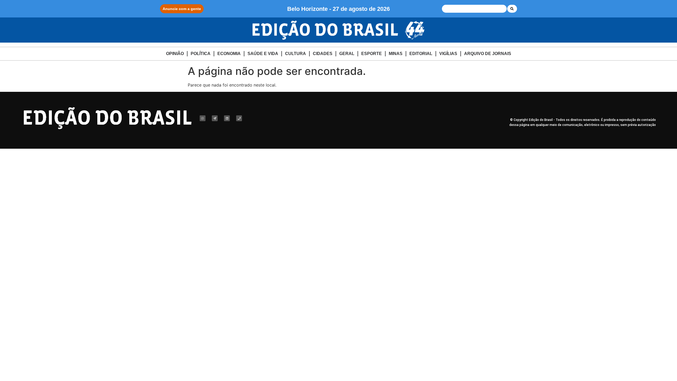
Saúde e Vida (263, 53)
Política (201, 53)
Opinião (175, 53)
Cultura (295, 53)
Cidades (322, 53)
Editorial (420, 53)
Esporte (371, 53)
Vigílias (448, 53)
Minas (395, 53)
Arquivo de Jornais (487, 53)
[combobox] (474, 9)
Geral (346, 53)
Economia (229, 53)
